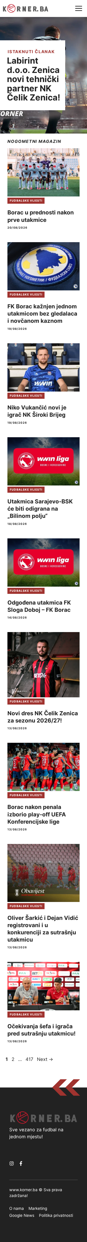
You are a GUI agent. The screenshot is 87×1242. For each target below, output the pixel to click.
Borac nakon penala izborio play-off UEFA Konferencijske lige (36, 814)
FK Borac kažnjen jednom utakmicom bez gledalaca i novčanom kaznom (42, 313)
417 (29, 1059)
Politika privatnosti (56, 1215)
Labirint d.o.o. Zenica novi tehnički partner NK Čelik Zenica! (33, 79)
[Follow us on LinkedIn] (21, 1163)
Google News (21, 1215)
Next (45, 1059)
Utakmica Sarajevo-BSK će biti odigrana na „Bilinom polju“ (40, 508)
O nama (16, 1208)
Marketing (38, 1208)
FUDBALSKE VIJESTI (26, 200)
